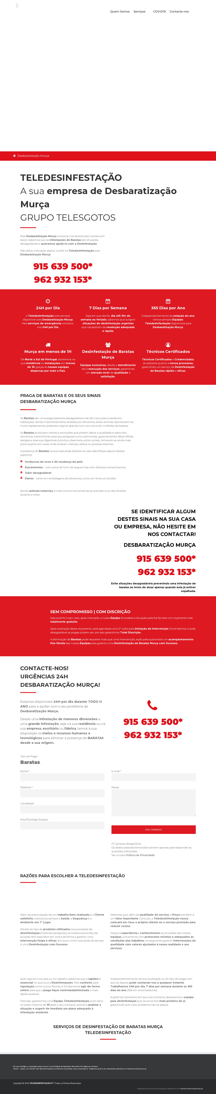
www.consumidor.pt (80, 1069)
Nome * (25, 771)
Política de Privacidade (140, 855)
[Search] (194, 11)
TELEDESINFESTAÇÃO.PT (41, 1083)
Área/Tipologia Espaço (34, 819)
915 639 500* (63, 266)
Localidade (27, 803)
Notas (115, 787)
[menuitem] (122, 11)
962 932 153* (63, 279)
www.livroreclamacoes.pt (136, 1069)
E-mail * (116, 771)
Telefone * (26, 787)
